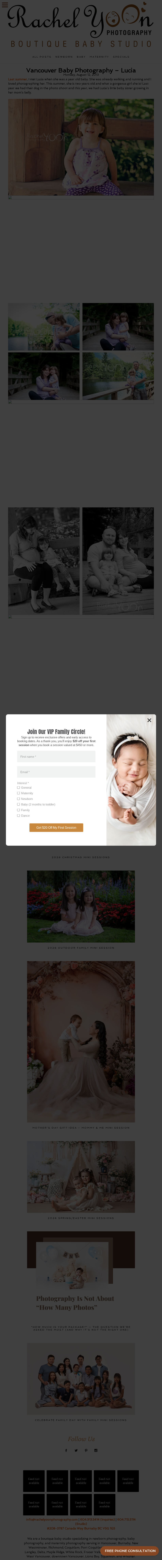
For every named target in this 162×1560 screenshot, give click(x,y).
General (26, 787)
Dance (25, 815)
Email (25, 771)
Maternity (27, 793)
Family (25, 810)
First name (28, 756)
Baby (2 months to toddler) (38, 804)
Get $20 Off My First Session (56, 827)
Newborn (27, 799)
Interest (23, 783)
